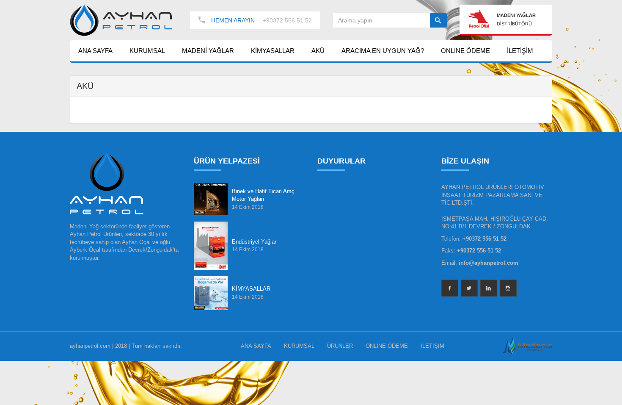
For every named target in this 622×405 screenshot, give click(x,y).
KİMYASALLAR (272, 50)
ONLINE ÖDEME (465, 50)
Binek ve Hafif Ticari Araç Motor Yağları (263, 195)
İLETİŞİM (520, 50)
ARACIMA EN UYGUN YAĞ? (382, 50)
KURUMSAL (147, 50)
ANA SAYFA (95, 50)
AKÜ (318, 50)
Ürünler (340, 346)
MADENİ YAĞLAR (208, 50)
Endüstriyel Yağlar (254, 242)
